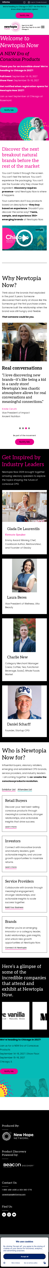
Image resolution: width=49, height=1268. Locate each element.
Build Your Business (14, 907)
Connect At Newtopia (16, 947)
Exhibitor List (9, 789)
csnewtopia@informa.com (14, 1194)
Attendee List (25, 789)
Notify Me (24, 15)
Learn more (11, 826)
